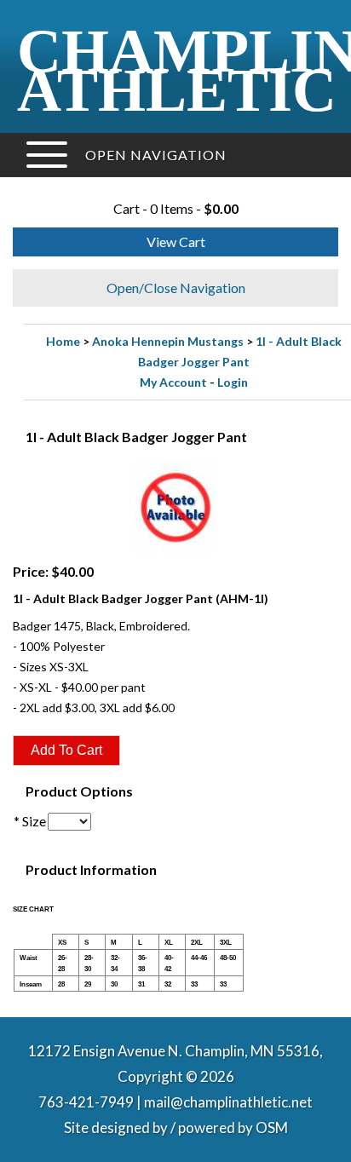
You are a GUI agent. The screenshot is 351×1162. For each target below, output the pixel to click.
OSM (272, 1127)
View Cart (176, 241)
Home (63, 341)
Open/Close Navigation (175, 287)
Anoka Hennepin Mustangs (168, 341)
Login (232, 382)
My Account (173, 382)
